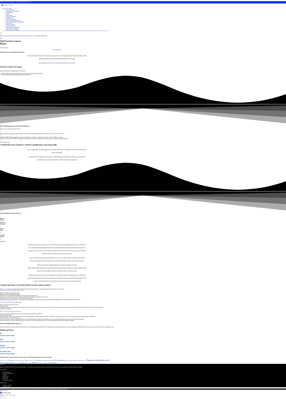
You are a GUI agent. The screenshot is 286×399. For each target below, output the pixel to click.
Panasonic (91, 360)
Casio (23, 360)
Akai (1, 360)
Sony (34, 362)
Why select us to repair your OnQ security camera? (12, 290)
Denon (26, 360)
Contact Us (5, 376)
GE (34, 360)
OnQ (49, 63)
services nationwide (70, 63)
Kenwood (61, 360)
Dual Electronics (30, 360)
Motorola (75, 360)
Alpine (3, 360)
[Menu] (0, 33)
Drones (7, 14)
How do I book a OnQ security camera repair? (11, 302)
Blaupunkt (15, 360)
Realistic (13, 363)
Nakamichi (80, 360)
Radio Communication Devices (13, 20)
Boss (21, 360)
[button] (57, 49)
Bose (19, 360)
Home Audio (9, 15)
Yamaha (54, 363)
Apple (6, 360)
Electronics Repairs (10, 1)
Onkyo (85, 360)
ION (50, 360)
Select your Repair (7, 8)
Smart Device (9, 23)
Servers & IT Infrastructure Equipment (15, 22)
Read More (2, 241)
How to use (5, 377)
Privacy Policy (6, 372)
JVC (55, 360)
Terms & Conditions (8, 373)
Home (1, 35)
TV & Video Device (11, 26)
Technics (45, 363)
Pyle (107, 360)
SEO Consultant (58, 389)
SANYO (27, 363)
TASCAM (39, 363)
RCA (8, 363)
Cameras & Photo (10, 10)
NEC (83, 360)
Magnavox (67, 360)
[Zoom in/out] (5, 397)
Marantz (71, 360)
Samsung (21, 363)
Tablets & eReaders (10, 24)
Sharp (30, 363)
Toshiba (50, 363)
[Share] (2, 397)
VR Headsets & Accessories (12, 30)
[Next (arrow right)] (2, 398)
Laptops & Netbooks (11, 16)
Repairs (5, 374)
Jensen (52, 360)
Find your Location (7, 380)
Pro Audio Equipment (11, 19)
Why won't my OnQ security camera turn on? (10, 311)
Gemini (36, 360)
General (39, 360)
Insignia (47, 360)
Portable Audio (9, 18)
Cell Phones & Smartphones (12, 11)
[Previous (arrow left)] (0, 398)
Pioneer (103, 360)
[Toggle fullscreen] (3, 397)
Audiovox (11, 360)
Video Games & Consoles (12, 28)
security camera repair (55, 63)
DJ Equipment (9, 12)
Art (7, 360)
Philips (98, 360)
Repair (5, 35)
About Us (5, 378)
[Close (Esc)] (0, 397)
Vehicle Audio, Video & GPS (13, 27)
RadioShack (3, 363)
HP (45, 360)
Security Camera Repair (27, 35)
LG (64, 360)
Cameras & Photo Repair (14, 35)
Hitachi (43, 360)
